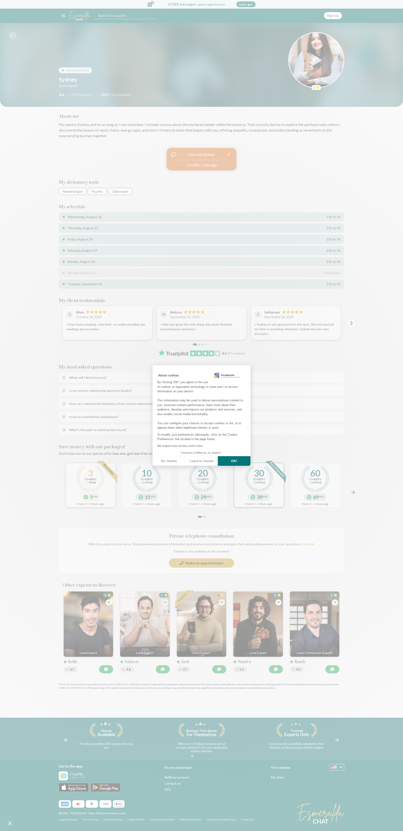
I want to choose (201, 461)
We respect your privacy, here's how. (180, 446)
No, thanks (169, 461)
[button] (9, 823)
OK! (234, 461)
